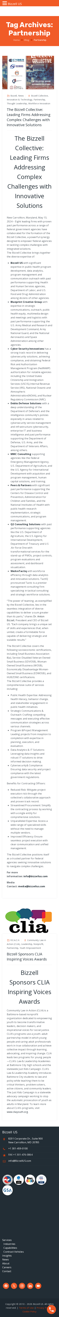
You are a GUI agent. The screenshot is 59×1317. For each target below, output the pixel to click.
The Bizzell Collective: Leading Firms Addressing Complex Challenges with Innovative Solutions (28, 117)
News (5, 1259)
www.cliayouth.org (17, 1112)
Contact (6, 1271)
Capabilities (9, 1247)
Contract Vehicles (13, 1251)
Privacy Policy (43, 1307)
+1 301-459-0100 (18, 1148)
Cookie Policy (30, 1311)
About (5, 1263)
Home (16, 40)
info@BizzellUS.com (19, 1160)
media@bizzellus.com (31, 886)
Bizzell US (17, 263)
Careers (6, 1267)
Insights (7, 1255)
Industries (8, 1244)
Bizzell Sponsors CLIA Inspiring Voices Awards (27, 956)
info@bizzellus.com (35, 876)
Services (7, 1240)
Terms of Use (26, 1307)
